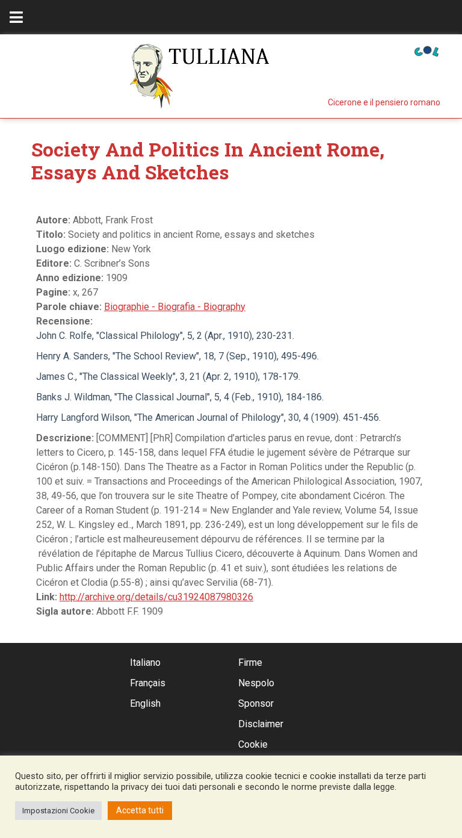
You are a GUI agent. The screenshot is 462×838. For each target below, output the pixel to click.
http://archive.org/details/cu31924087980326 (156, 597)
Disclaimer (260, 724)
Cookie (253, 744)
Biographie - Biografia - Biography (174, 306)
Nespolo (256, 683)
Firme (250, 662)
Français (147, 683)
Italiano (145, 662)
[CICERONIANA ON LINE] (426, 50)
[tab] (16, 17)
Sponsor (256, 703)
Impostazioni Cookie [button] (58, 810)
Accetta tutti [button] (140, 810)
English (145, 703)
